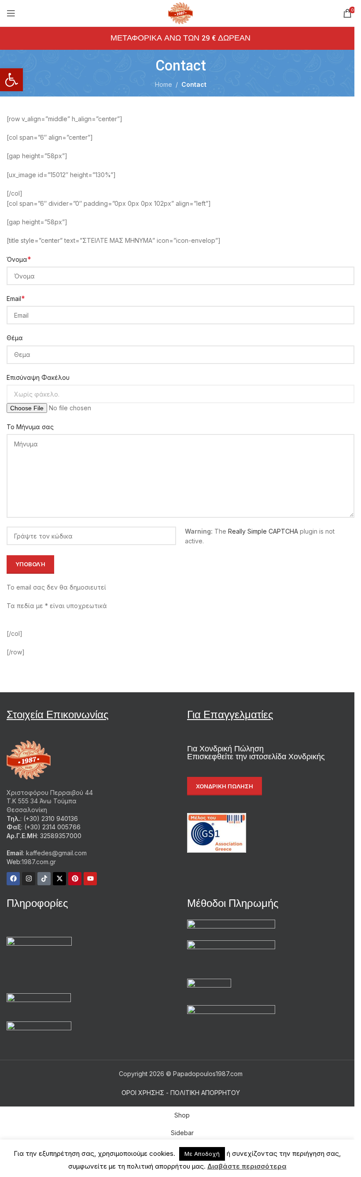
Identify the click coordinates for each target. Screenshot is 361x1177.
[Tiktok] (44, 878)
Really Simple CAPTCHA (263, 531)
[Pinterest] (74, 878)
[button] (11, 79)
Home (163, 84)
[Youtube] (90, 878)
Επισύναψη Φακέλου (38, 377)
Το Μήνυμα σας (30, 427)
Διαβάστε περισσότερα (247, 1166)
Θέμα (15, 338)
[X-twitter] (59, 878)
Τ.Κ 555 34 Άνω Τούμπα (42, 801)
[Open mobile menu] (11, 13)
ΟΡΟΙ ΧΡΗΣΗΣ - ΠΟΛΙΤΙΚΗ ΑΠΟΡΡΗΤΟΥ (181, 1092)
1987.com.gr (39, 861)
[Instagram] (28, 878)
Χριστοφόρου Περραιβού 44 (50, 792)
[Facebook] (13, 878)
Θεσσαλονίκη (27, 809)
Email (16, 298)
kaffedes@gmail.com (55, 853)
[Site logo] (180, 12)
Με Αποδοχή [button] (202, 1153)
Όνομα (19, 259)
